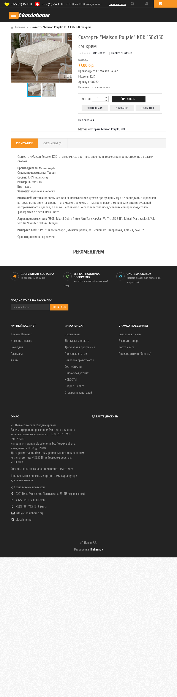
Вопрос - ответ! (75, 386)
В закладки (122, 108)
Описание (24, 143)
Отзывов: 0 (100, 53)
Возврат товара (129, 341)
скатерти (94, 129)
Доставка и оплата (77, 341)
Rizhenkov (96, 549)
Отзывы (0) (53, 143)
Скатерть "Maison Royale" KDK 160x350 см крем (60, 27)
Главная (20, 27)
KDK (123, 129)
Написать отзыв (121, 53)
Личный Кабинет (21, 334)
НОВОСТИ (71, 380)
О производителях (76, 373)
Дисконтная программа (80, 347)
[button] (68, 57)
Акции (14, 360)
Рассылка (17, 354)
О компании (72, 334)
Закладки (17, 347)
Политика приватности (79, 360)
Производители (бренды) (135, 354)
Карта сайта (126, 347)
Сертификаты (73, 367)
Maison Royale (109, 71)
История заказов (21, 341)
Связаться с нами (130, 334)
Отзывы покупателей (78, 393)
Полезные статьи (76, 354)
